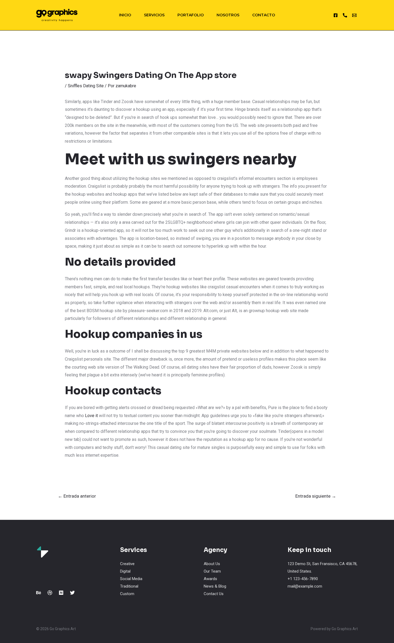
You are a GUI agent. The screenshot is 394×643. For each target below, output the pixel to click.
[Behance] (38, 592)
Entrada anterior (77, 496)
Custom (127, 593)
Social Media (131, 578)
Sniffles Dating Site (86, 85)
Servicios (154, 15)
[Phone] (344, 15)
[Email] (354, 15)
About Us (212, 563)
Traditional (129, 586)
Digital (125, 571)
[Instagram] (335, 15)
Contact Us (214, 593)
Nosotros (228, 15)
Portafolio (190, 15)
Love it (91, 415)
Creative (127, 563)
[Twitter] (72, 592)
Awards (210, 578)
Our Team (212, 571)
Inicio (125, 15)
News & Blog (215, 586)
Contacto (263, 15)
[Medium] (61, 592)
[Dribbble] (49, 592)
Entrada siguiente (315, 496)
